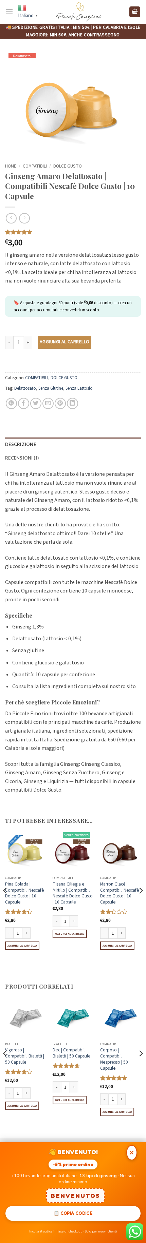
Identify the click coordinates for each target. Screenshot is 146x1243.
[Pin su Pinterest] (60, 403)
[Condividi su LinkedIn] (72, 403)
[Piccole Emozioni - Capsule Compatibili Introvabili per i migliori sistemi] (79, 12)
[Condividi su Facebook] (23, 403)
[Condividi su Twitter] (35, 403)
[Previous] (5, 904)
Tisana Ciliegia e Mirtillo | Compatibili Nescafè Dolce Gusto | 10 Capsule (73, 893)
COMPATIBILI (35, 166)
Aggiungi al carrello (64, 341)
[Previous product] (24, 218)
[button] (9, 11)
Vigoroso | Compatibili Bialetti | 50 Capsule (24, 1056)
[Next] (140, 904)
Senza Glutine (50, 388)
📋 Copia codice (73, 1213)
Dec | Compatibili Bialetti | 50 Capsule (72, 1053)
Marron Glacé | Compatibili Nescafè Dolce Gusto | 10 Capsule (119, 893)
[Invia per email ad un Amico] (48, 403)
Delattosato (25, 388)
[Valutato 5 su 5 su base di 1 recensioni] (73, 232)
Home (10, 166)
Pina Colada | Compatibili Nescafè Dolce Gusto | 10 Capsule (24, 893)
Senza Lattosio (79, 388)
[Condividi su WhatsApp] (11, 403)
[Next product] (11, 218)
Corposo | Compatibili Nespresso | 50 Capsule (114, 1059)
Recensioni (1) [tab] (22, 458)
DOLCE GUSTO (67, 166)
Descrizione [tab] (20, 444)
